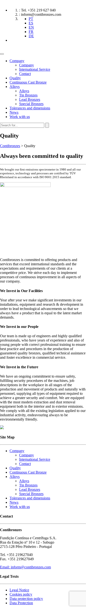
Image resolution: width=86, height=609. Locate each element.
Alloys (15, 87)
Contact (25, 74)
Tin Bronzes (28, 95)
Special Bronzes (31, 104)
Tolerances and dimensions (30, 108)
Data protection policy (26, 599)
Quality (15, 78)
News (14, 112)
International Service (34, 69)
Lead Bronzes (29, 99)
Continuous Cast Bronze (28, 82)
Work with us (20, 117)
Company (17, 61)
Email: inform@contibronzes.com (25, 567)
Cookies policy (21, 594)
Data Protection (21, 603)
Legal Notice (19, 590)
